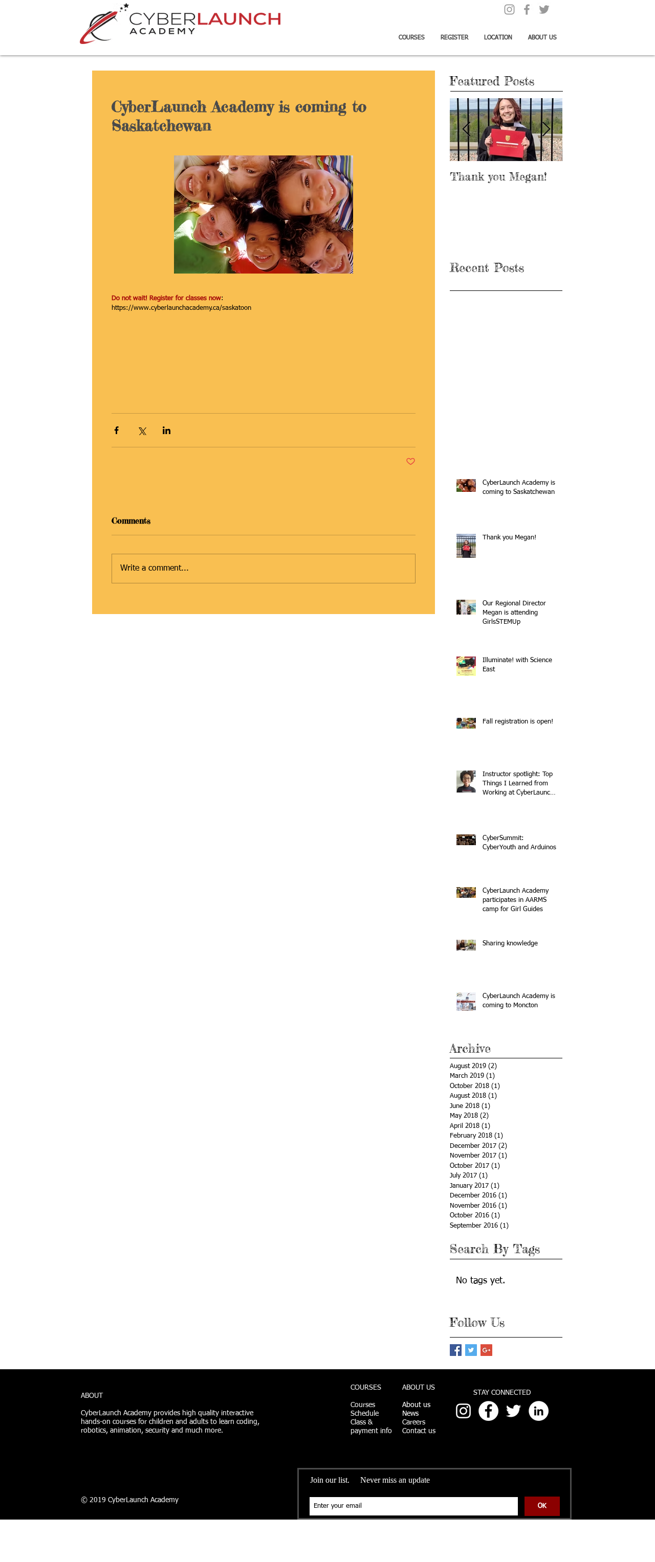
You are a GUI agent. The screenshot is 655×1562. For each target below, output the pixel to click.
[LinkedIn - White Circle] (539, 1411)
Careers (413, 1422)
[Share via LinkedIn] (166, 430)
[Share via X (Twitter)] (141, 430)
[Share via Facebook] (116, 430)
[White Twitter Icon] (513, 1411)
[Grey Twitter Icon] (544, 9)
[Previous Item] (466, 130)
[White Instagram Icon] (463, 1411)
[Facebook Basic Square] (456, 1350)
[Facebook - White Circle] (488, 1411)
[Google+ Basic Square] (486, 1350)
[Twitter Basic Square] (471, 1350)
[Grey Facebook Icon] (527, 9)
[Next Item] (546, 130)
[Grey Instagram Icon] (509, 9)
